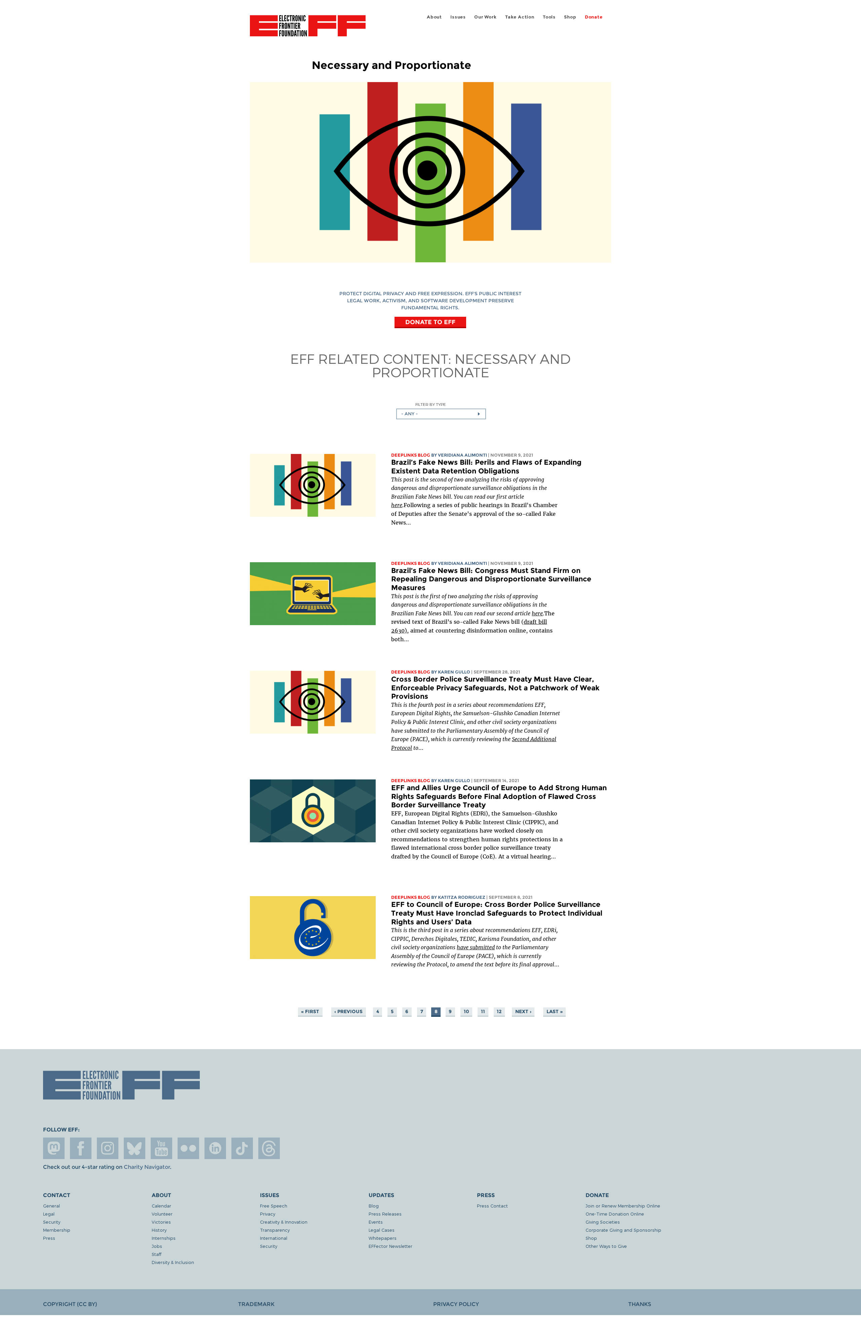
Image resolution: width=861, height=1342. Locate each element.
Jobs (157, 1246)
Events (376, 1221)
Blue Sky (134, 1148)
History (159, 1229)
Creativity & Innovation (283, 1221)
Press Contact (492, 1205)
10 (466, 1011)
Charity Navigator (147, 1167)
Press (49, 1237)
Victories (161, 1221)
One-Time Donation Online (615, 1213)
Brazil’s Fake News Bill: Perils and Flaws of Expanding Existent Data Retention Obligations (486, 466)
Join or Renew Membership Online (623, 1205)
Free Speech (273, 1205)
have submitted (476, 947)
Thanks (639, 1304)
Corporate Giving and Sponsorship (623, 1229)
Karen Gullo (454, 672)
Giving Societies (603, 1221)
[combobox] (441, 414)
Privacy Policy (456, 1304)
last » (555, 1011)
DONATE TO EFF (430, 321)
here (396, 505)
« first (310, 1011)
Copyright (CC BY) (70, 1304)
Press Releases (385, 1213)
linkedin (215, 1148)
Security (51, 1221)
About (434, 17)
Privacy (267, 1213)
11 (483, 1011)
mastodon (54, 1148)
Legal (48, 1213)
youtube (161, 1148)
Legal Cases (382, 1229)
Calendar (161, 1205)
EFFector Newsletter (390, 1246)
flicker (188, 1148)
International (273, 1237)
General (51, 1205)
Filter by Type (430, 404)
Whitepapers (383, 1237)
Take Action (519, 17)
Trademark (256, 1304)
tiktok (242, 1148)
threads (269, 1148)
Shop (570, 17)
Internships (164, 1237)
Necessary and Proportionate (471, 365)
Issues (458, 17)
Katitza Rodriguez (461, 897)
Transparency (275, 1229)
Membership (56, 1229)
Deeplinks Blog (410, 455)
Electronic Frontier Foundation (308, 29)
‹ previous (348, 1011)
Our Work (485, 17)
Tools (549, 17)
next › (523, 1011)
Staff (156, 1254)
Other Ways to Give (606, 1246)
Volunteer (162, 1213)
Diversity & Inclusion (173, 1262)
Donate (594, 17)
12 (499, 1011)
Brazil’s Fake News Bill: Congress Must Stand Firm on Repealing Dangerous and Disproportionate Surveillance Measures (491, 579)
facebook (80, 1148)
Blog (374, 1205)
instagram (107, 1148)
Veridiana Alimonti (462, 455)
